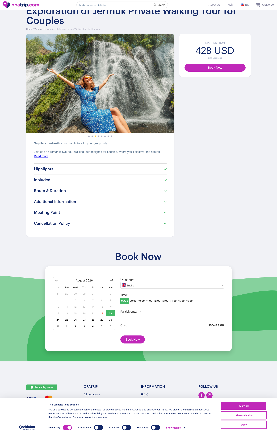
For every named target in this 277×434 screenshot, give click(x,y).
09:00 (133, 300)
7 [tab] (108, 136)
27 (84, 319)
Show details (173, 427)
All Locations (92, 394)
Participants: (128, 311)
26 (75, 319)
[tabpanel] (100, 83)
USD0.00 (268, 4)
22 (101, 313)
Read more (41, 156)
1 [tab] (89, 136)
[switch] (98, 427)
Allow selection (243, 415)
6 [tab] (105, 136)
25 (66, 319)
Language (127, 279)
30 (110, 319)
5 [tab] (101, 136)
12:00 (157, 300)
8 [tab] (111, 136)
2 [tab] (92, 136)
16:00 (189, 300)
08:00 (124, 300)
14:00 (173, 300)
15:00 (181, 300)
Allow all (244, 406)
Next (169, 87)
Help (231, 4)
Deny (244, 424)
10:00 (141, 300)
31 (58, 326)
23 (110, 313)
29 (101, 319)
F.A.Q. (145, 394)
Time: (124, 295)
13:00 (165, 300)
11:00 (149, 300)
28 (93, 319)
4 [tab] (98, 136)
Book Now (133, 339)
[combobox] (172, 285)
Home (29, 29)
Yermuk (38, 29)
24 (57, 319)
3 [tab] (95, 136)
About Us (214, 4)
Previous (31, 87)
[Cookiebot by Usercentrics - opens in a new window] (27, 427)
